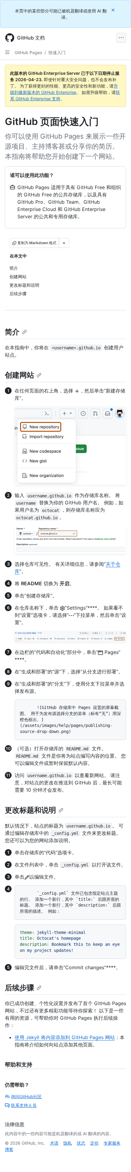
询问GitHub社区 (26, 1096)
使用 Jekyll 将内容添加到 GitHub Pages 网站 (65, 1037)
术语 (54, 1143)
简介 (12, 331)
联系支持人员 (24, 1105)
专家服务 (112, 1143)
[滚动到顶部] (118, 1159)
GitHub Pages (28, 52)
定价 (94, 1143)
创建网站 (19, 375)
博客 (9, 1149)
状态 (81, 1143)
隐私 (67, 1143)
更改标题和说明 (30, 810)
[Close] (114, 9)
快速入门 (57, 52)
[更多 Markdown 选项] (64, 243)
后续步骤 (19, 987)
